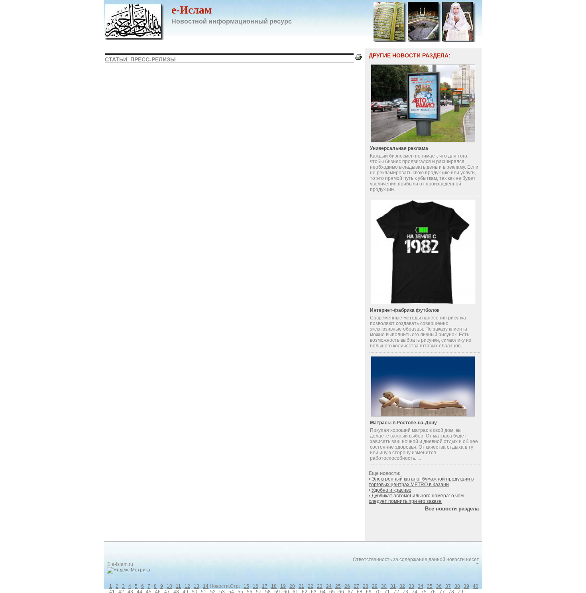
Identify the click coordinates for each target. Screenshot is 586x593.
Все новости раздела (452, 509)
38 (457, 586)
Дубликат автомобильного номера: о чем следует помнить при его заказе (416, 498)
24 (329, 586)
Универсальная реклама (399, 148)
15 (246, 586)
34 (420, 586)
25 (338, 586)
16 (255, 586)
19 (283, 586)
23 (319, 586)
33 (411, 586)
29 (375, 586)
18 (274, 586)
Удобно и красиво (391, 490)
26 (347, 586)
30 (384, 586)
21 (301, 586)
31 (393, 586)
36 (439, 586)
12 (187, 586)
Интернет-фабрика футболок (404, 310)
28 (365, 586)
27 (356, 586)
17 (264, 586)
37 (448, 586)
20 (292, 586)
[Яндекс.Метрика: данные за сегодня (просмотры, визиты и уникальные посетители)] (128, 570)
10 (169, 586)
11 (178, 586)
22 (310, 586)
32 (402, 586)
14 (205, 586)
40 (475, 586)
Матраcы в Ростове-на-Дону (403, 423)
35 (430, 586)
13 (196, 586)
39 (466, 586)
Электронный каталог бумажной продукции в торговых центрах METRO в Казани (421, 481)
